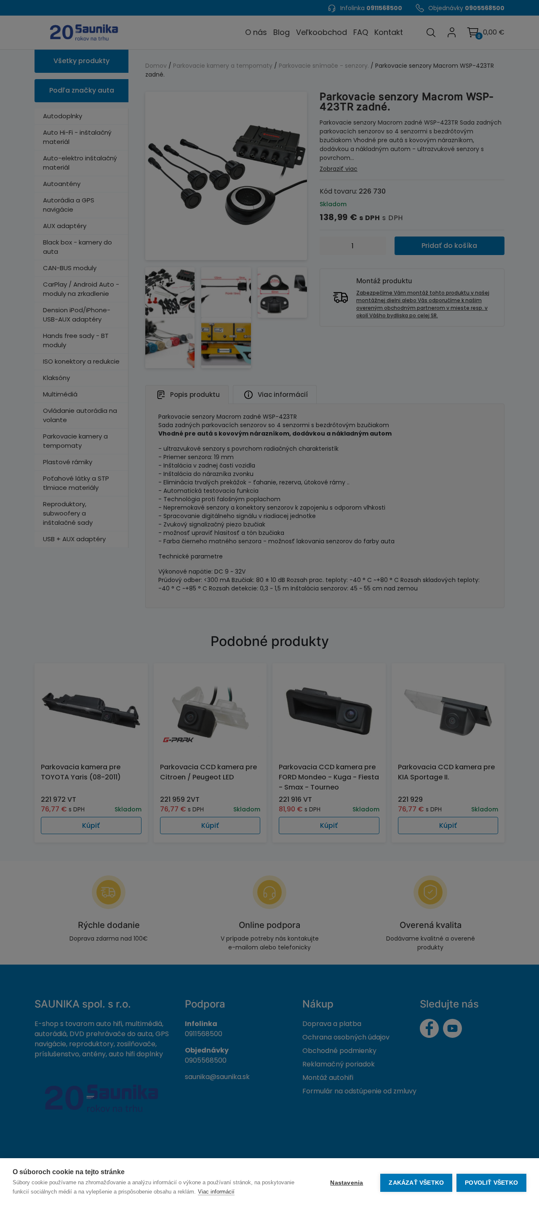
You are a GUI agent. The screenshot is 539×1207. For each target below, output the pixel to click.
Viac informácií (216, 1191)
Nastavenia (346, 1183)
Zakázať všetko (416, 1183)
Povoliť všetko (491, 1183)
